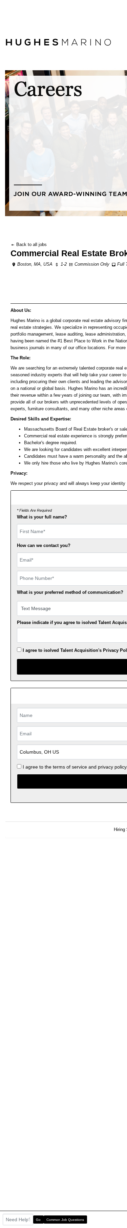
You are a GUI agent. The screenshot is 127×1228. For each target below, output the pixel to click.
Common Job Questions (65, 1220)
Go (38, 1220)
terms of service (70, 767)
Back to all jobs (31, 244)
